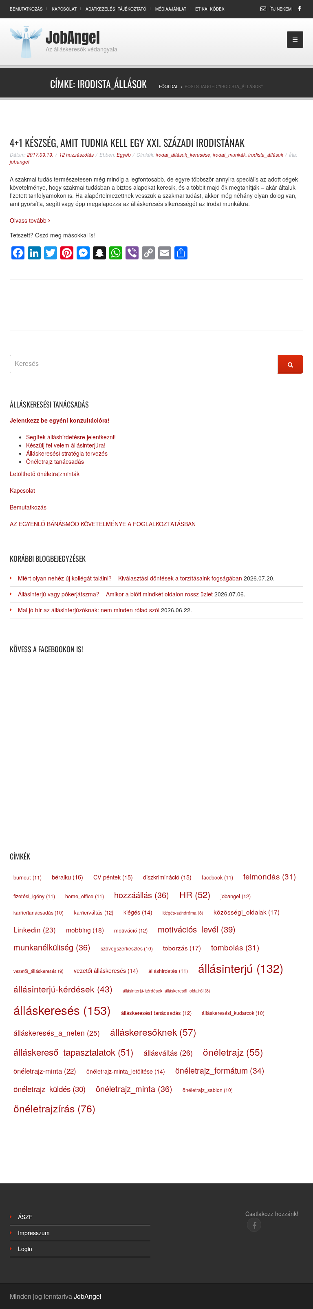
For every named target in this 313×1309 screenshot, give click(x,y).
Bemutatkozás (26, 9)
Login (25, 1249)
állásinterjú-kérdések (62, 989)
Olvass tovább (29, 220)
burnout (27, 877)
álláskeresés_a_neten (56, 1033)
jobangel (19, 161)
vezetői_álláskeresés (38, 971)
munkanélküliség (51, 947)
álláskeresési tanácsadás (156, 1013)
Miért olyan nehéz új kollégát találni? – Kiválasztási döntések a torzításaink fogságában (130, 578)
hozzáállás (141, 895)
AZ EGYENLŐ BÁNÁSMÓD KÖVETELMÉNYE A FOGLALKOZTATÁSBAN (103, 524)
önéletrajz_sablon (208, 1089)
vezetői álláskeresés (106, 970)
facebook (217, 877)
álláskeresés (62, 1009)
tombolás (235, 946)
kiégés (137, 912)
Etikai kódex (210, 9)
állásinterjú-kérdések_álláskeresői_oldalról (166, 991)
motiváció (131, 930)
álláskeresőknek (153, 1031)
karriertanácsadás (38, 912)
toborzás (182, 947)
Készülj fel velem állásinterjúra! (66, 445)
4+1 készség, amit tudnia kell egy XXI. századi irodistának (127, 142)
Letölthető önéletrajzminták (44, 474)
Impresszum (34, 1233)
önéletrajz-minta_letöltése (125, 1071)
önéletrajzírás (54, 1108)
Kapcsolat (64, 9)
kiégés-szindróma (183, 913)
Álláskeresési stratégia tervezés (67, 453)
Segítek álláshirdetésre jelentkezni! (71, 437)
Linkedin (34, 929)
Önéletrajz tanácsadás (55, 461)
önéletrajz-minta (44, 1071)
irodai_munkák (229, 154)
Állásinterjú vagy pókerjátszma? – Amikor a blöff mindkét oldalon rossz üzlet (115, 594)
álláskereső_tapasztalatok (73, 1051)
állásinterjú (240, 968)
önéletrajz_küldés (49, 1088)
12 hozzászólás (76, 154)
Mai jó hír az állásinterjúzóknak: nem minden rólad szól (88, 610)
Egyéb (124, 154)
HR (194, 894)
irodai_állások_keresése (183, 154)
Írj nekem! (281, 9)
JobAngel (73, 38)
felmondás (269, 876)
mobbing (85, 929)
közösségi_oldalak (247, 911)
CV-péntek (113, 877)
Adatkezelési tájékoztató (116, 9)
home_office (84, 896)
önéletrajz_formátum (220, 1070)
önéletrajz (233, 1051)
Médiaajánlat (170, 9)
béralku (67, 877)
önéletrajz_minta (134, 1088)
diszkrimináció (167, 877)
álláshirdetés (168, 971)
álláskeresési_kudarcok (233, 1012)
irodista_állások (265, 154)
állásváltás (168, 1052)
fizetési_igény (34, 896)
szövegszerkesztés (127, 948)
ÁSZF (25, 1217)
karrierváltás (93, 912)
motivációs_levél (197, 929)
